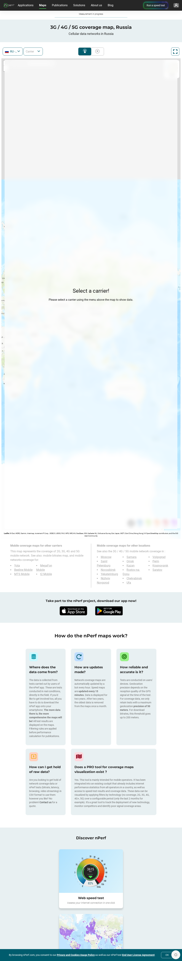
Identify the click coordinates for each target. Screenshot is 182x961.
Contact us (45, 802)
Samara (131, 557)
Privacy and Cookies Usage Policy (76, 955)
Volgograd (158, 557)
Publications (60, 5)
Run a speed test (156, 5)
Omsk (130, 561)
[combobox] (13, 52)
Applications (25, 5)
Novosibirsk (108, 570)
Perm (155, 561)
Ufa (129, 582)
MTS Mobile (22, 574)
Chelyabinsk (134, 578)
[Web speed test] (91, 871)
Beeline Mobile (23, 570)
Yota (17, 565)
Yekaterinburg (109, 574)
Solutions (79, 5)
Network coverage (84, 52)
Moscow (106, 557)
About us (96, 5)
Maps (42, 5)
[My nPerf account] (176, 5)
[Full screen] (175, 52)
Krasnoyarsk (160, 565)
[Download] (73, 611)
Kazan (131, 565)
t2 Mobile (46, 574)
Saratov (157, 570)
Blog (110, 5)
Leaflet (6, 533)
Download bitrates (96, 52)
